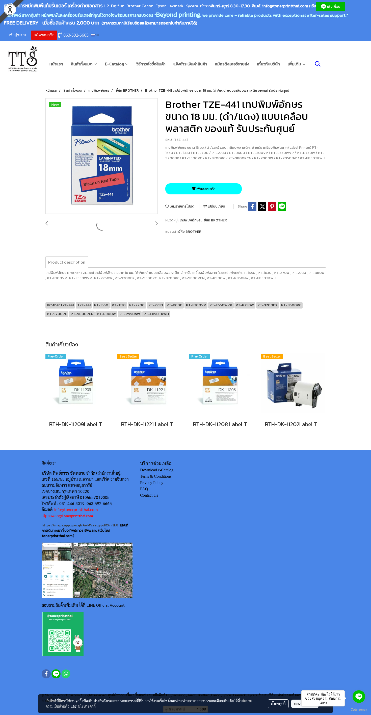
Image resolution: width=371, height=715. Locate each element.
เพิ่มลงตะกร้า (205, 189)
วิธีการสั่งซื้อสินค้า (151, 64)
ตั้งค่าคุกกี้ (278, 703)
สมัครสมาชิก (44, 35)
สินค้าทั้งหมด (82, 64)
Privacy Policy (151, 482)
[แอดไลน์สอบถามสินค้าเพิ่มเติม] (63, 633)
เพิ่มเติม (295, 64)
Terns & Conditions (155, 476)
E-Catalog (115, 64)
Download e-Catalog (156, 470)
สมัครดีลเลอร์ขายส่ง (232, 64)
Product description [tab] (66, 262)
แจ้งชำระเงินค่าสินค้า (190, 64)
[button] (317, 64)
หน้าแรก (56, 64)
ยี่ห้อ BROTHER (215, 220)
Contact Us (149, 495)
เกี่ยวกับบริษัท (268, 64)
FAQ (144, 489)
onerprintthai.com (78, 516)
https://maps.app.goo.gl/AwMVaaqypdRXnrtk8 (80, 525)
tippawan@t (53, 515)
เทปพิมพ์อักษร (190, 220)
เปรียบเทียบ (216, 206)
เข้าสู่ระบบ (17, 35)
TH (97, 35)
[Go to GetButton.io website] (359, 709)
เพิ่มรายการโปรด (181, 206)
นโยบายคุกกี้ (87, 706)
